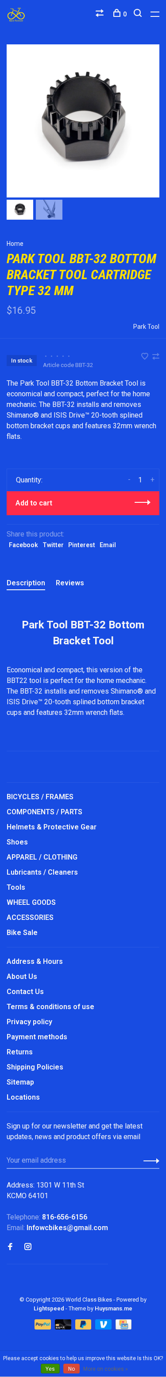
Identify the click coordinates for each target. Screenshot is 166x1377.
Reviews (70, 583)
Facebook (23, 544)
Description (26, 583)
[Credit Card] (123, 1327)
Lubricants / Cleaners (42, 872)
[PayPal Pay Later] (84, 1327)
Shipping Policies (35, 1067)
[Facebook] (10, 1247)
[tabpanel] (83, 120)
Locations (23, 1097)
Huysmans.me (113, 1308)
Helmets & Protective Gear (52, 827)
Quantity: (29, 480)
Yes (50, 1369)
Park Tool (146, 326)
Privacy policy (29, 1022)
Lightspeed (49, 1308)
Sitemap (20, 1082)
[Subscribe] (149, 1160)
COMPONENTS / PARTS (44, 812)
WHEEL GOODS (31, 902)
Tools (16, 887)
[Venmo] (104, 1327)
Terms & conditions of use (50, 1006)
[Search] (139, 14)
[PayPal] (44, 1327)
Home (15, 243)
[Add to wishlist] (145, 357)
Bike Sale (22, 932)
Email (108, 544)
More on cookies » (105, 1369)
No (71, 1369)
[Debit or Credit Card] (64, 1327)
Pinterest (81, 544)
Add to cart (33, 503)
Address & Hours (35, 961)
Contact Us (25, 991)
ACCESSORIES (30, 917)
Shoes (17, 842)
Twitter (53, 544)
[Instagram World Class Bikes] (27, 1247)
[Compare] (101, 14)
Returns (20, 1052)
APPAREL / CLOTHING (42, 857)
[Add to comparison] (155, 357)
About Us (22, 976)
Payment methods (37, 1037)
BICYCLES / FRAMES (40, 797)
